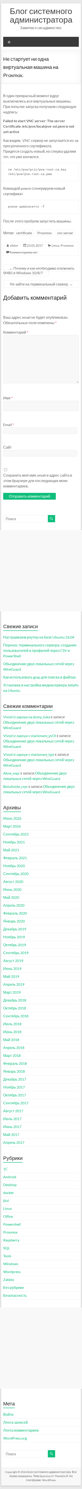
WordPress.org (15, 1438)
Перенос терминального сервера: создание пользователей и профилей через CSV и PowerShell (40, 650)
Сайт (7, 447)
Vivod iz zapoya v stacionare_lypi (28, 754)
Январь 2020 (14, 921)
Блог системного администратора (41, 15)
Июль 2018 (12, 1024)
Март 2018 (12, 1055)
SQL (6, 1248)
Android (9, 1177)
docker (8, 1192)
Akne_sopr (11, 773)
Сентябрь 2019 (15, 953)
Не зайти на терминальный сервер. (41, 284)
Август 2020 (13, 881)
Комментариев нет (24, 252)
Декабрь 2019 (14, 929)
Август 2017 (13, 1111)
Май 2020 (11, 897)
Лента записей (15, 1422)
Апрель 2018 (13, 1047)
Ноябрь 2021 (14, 842)
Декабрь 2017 (14, 1079)
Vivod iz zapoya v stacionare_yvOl (29, 735)
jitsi (6, 1200)
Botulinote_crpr (15, 786)
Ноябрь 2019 (14, 937)
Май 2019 (11, 976)
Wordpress (12, 1271)
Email (8, 424)
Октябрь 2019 (14, 945)
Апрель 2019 (13, 984)
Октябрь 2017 (14, 1095)
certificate (24, 233)
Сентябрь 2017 (15, 1103)
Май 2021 (11, 850)
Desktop (10, 1184)
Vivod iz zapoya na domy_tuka (26, 717)
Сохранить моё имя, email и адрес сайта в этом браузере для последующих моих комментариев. (37, 480)
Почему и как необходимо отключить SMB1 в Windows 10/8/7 (38, 270)
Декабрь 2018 (14, 1000)
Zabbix (8, 1279)
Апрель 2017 (13, 1142)
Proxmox (44, 233)
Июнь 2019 (12, 968)
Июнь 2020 (12, 889)
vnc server (65, 233)
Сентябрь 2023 (15, 834)
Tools (7, 1256)
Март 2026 (12, 826)
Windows (10, 1264)
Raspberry (11, 1240)
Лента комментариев (21, 1430)
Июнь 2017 (12, 1126)
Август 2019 (13, 960)
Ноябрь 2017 (14, 1087)
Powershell (12, 1224)
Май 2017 (11, 1134)
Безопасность (15, 1295)
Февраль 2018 (15, 1063)
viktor (14, 245)
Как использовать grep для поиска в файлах (39, 677)
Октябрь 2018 (14, 1008)
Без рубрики (13, 1287)
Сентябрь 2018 (15, 1016)
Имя (8, 398)
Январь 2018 (14, 1071)
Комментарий (15, 332)
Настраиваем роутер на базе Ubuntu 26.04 (38, 637)
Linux (55, 245)
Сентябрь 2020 (15, 873)
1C (5, 1169)
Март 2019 (12, 992)
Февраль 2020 (15, 913)
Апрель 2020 (13, 905)
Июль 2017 (12, 1119)
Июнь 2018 (12, 1032)
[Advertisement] (41, 570)
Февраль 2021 (15, 858)
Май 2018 (11, 1039)
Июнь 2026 (12, 818)
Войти (8, 1414)
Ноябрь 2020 (14, 866)
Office (8, 1216)
